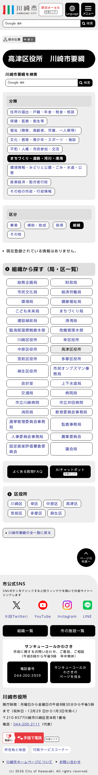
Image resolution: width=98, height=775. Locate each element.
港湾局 (71, 320)
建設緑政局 (28, 320)
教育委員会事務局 (71, 412)
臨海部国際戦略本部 (27, 330)
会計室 (27, 383)
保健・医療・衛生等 (27, 121)
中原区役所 (28, 349)
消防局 (27, 412)
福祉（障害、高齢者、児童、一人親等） (44, 130)
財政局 (71, 282)
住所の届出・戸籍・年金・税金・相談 (42, 112)
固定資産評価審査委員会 (27, 448)
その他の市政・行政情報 (31, 191)
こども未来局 (27, 311)
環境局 (27, 301)
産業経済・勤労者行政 (29, 182)
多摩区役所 (72, 359)
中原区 (52, 504)
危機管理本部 (71, 330)
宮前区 (17, 513)
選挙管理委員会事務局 (27, 424)
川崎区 (17, 504)
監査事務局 (72, 424)
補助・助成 (36, 225)
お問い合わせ (70, 762)
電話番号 (27, 672)
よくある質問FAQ (28, 471)
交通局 (27, 393)
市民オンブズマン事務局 (71, 371)
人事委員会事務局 (27, 436)
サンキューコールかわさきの (70, 672)
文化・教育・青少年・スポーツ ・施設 (43, 139)
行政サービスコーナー (51, 749)
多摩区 (37, 513)
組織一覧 (25, 631)
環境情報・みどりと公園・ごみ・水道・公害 (46, 170)
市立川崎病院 (27, 402)
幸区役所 (71, 340)
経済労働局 (72, 292)
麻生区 (56, 513)
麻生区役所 (28, 371)
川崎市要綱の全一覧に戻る (29, 532)
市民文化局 (28, 292)
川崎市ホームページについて (29, 762)
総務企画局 (28, 282)
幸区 (35, 504)
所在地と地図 (15, 749)
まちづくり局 (71, 311)
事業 (14, 225)
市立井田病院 (71, 402)
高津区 (72, 504)
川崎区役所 (28, 340)
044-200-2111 (26, 724)
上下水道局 (72, 383)
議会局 (71, 449)
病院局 (71, 393)
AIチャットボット (70, 471)
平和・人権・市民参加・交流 (34, 149)
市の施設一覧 (73, 631)
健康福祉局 (72, 301)
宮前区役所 (28, 359)
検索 (90, 23)
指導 (59, 225)
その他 (16, 234)
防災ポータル (50, 9)
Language (72, 14)
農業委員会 (72, 436)
